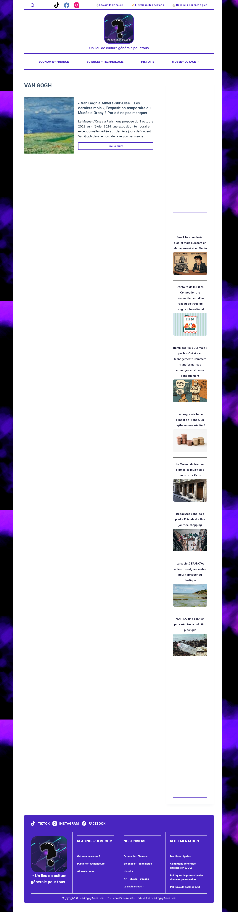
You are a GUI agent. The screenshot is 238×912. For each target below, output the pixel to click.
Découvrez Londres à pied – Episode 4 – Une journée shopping (190, 519)
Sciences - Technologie (138, 863)
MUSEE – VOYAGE (184, 61)
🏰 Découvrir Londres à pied (189, 5)
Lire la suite (119, 147)
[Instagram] (76, 5)
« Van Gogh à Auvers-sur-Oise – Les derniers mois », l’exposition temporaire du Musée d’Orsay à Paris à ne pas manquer (114, 108)
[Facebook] (66, 5)
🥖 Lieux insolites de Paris (147, 5)
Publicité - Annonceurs (90, 863)
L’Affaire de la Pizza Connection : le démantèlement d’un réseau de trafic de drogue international (190, 298)
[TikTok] (56, 5)
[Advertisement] (190, 154)
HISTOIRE (147, 61)
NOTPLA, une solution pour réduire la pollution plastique (190, 624)
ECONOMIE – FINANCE (54, 61)
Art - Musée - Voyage (136, 878)
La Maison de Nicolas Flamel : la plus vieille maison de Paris (190, 470)
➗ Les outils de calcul (109, 5)
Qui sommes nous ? (88, 856)
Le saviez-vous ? (134, 886)
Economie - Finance (135, 856)
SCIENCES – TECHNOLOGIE (105, 61)
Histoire (128, 871)
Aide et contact (86, 871)
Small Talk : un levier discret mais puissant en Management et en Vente (190, 243)
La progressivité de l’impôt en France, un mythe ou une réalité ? (190, 420)
